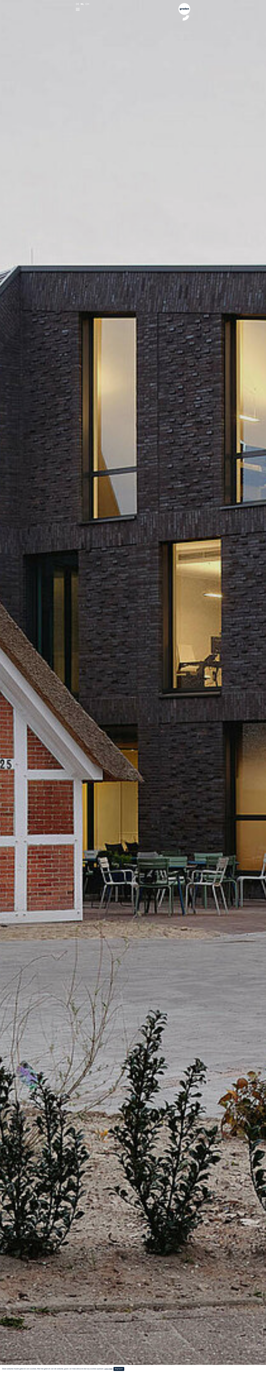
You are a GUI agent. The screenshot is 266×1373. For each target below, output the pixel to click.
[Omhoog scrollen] (261, 1368)
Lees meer (108, 1369)
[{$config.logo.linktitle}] (184, 11)
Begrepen (119, 1369)
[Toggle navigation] (78, 9)
